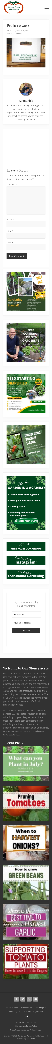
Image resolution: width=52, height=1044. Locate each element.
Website (10, 242)
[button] (46, 7)
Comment (12, 184)
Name (10, 219)
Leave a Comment (15, 33)
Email (10, 230)
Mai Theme (31, 1038)
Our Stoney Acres (24, 1036)
